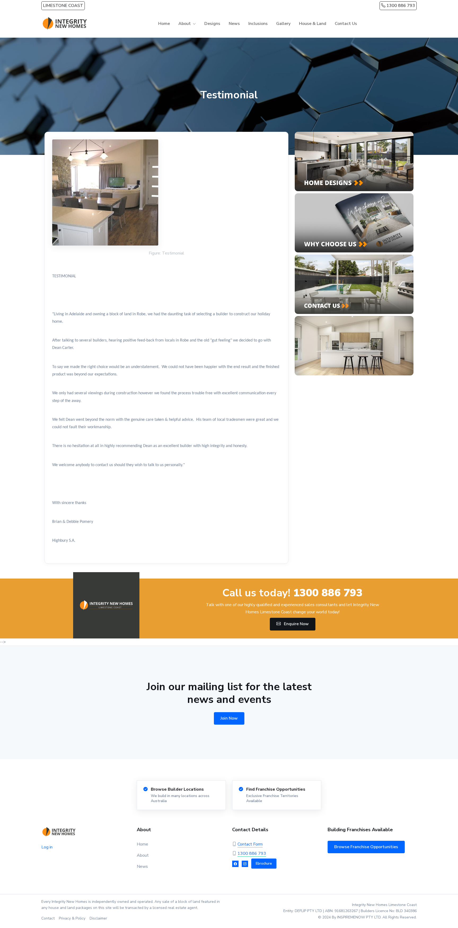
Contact (48, 918)
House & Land (312, 24)
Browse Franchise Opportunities (366, 847)
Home (164, 24)
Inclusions (258, 24)
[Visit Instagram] (245, 864)
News (234, 24)
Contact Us (346, 24)
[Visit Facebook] (235, 864)
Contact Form (250, 844)
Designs (212, 24)
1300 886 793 (400, 5)
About (143, 855)
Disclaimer (98, 918)
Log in (46, 847)
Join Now (229, 718)
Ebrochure (264, 863)
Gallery (283, 24)
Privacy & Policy (72, 918)
